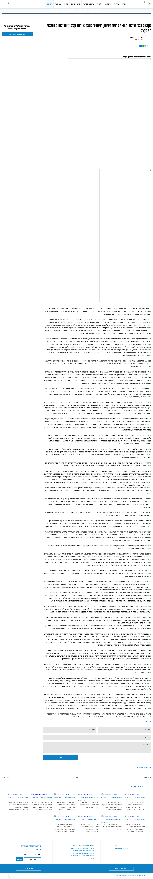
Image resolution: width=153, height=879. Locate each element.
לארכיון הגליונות (28, 868)
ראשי (124, 4)
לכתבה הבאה (147, 777)
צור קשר (58, 4)
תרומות (49, 4)
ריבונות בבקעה (88, 4)
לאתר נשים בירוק (121, 868)
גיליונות (99, 4)
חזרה (76, 777)
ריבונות (108, 4)
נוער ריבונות (75, 4)
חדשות (116, 4)
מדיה (66, 4)
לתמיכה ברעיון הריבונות (17, 34)
